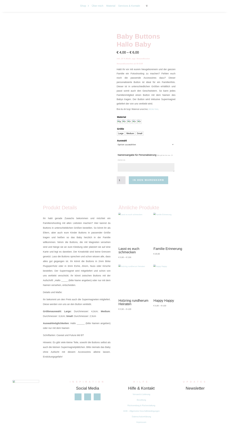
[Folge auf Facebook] (78, 396)
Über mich (97, 6)
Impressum (141, 422)
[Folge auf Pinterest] (87, 396)
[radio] (119, 122)
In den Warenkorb (148, 180)
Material (110, 6)
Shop (83, 6)
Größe (120, 129)
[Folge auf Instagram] (97, 396)
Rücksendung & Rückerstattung (141, 405)
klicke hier (153, 109)
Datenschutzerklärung (141, 416)
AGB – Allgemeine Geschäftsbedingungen (141, 411)
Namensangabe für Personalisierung (145, 157)
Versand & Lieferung (141, 394)
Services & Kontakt (129, 6)
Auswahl (122, 140)
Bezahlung (141, 400)
